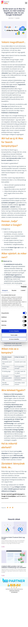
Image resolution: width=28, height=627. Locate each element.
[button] (26, 3)
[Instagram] (14, 587)
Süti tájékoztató (14, 592)
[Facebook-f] (11, 587)
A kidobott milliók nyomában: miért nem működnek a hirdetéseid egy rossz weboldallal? (13, 566)
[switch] (25, 317)
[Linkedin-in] (16, 587)
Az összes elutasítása (14, 339)
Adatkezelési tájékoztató (14, 590)
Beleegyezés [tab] (5, 290)
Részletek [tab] (14, 290)
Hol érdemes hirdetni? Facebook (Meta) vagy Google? (13, 538)
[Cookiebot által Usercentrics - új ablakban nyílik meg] (21, 287)
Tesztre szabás (14, 335)
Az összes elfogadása (14, 331)
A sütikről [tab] (23, 290)
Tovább (2, 546)
